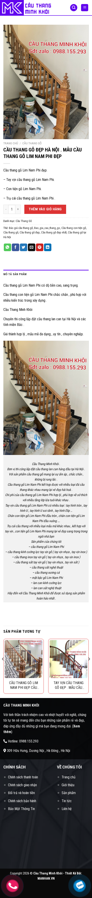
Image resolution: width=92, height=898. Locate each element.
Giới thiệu (68, 785)
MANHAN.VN (46, 878)
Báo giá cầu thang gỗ (21, 228)
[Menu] (84, 7)
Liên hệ (67, 809)
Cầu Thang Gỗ (32, 143)
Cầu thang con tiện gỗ (73, 228)
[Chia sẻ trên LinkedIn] (47, 247)
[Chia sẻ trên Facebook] (15, 247)
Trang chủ (10, 143)
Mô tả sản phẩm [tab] (15, 274)
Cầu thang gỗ (10, 232)
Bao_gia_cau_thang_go (47, 228)
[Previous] (3, 668)
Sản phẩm (69, 793)
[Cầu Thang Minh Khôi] (31, 8)
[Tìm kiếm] (73, 7)
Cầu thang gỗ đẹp (30, 232)
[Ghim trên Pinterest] (39, 247)
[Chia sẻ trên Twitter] (23, 247)
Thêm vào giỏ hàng (45, 209)
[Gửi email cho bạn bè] (31, 247)
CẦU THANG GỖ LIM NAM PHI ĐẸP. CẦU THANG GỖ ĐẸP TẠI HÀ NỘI (23, 685)
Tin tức (67, 801)
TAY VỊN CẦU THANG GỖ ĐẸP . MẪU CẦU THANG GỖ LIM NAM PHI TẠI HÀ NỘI (69, 685)
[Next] (89, 668)
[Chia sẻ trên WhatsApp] (7, 247)
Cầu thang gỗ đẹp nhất (54, 232)
